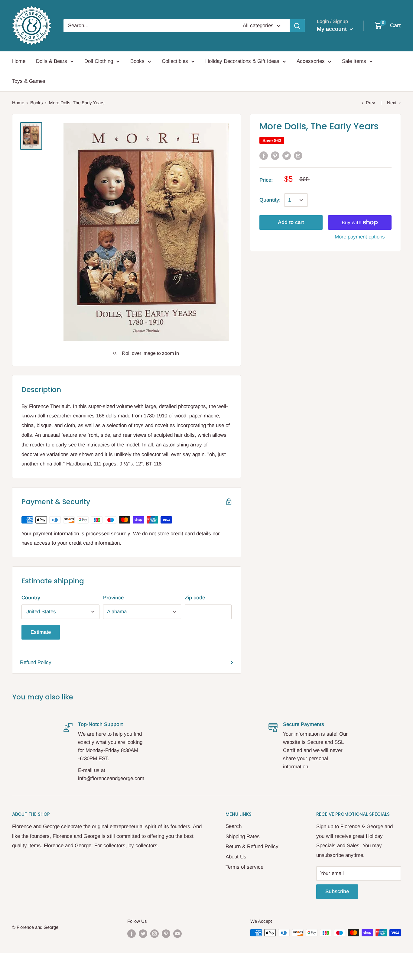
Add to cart (291, 222)
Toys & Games (28, 81)
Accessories (311, 61)
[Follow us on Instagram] (154, 933)
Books (137, 61)
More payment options (360, 237)
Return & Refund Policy (252, 846)
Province (113, 598)
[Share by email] (298, 155)
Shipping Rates (243, 836)
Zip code (195, 598)
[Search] (297, 25)
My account (332, 29)
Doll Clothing (98, 61)
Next (391, 102)
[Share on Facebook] (263, 155)
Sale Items (354, 61)
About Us (236, 857)
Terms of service (244, 867)
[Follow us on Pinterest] (166, 933)
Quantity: (270, 200)
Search (234, 826)
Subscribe (337, 891)
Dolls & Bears (51, 61)
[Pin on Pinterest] (275, 155)
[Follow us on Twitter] (143, 933)
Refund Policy (35, 662)
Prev (370, 102)
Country (30, 598)
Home (18, 61)
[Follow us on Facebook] (131, 933)
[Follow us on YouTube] (177, 933)
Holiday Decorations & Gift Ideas (242, 61)
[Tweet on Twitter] (286, 155)
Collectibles (175, 61)
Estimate (41, 632)
